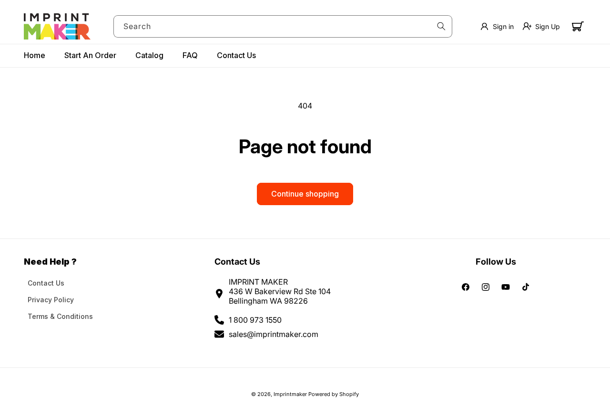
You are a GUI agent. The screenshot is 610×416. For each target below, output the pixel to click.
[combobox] (283, 26)
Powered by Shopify (333, 394)
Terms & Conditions (60, 316)
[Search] (441, 26)
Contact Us (46, 283)
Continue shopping (305, 193)
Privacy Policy (51, 300)
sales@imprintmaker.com (273, 334)
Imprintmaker (290, 394)
